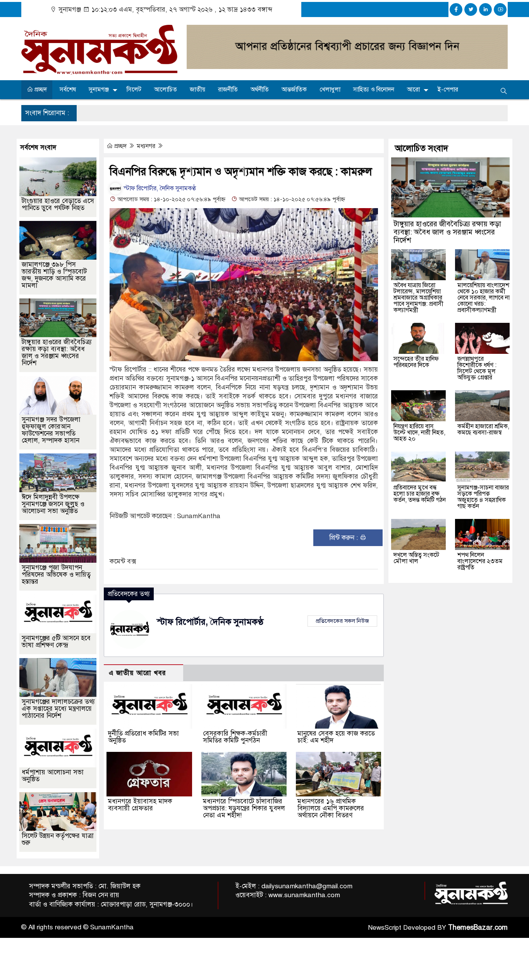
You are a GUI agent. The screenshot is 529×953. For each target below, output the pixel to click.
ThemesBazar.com (478, 927)
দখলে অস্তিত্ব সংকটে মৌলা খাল (416, 558)
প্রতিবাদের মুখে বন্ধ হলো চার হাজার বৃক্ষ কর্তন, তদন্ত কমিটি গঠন (419, 494)
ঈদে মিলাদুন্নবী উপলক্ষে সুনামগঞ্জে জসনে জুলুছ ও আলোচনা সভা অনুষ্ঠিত (53, 504)
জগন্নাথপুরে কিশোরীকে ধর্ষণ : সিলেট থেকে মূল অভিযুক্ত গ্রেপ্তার (476, 368)
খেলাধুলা (329, 89)
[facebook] (456, 9)
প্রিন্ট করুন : (344, 538)
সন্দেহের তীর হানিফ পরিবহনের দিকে (416, 362)
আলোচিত (165, 89)
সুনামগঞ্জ (99, 89)
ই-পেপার (448, 89)
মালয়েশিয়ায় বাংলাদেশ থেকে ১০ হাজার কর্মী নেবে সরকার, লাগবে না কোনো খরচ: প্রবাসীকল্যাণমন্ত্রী (483, 297)
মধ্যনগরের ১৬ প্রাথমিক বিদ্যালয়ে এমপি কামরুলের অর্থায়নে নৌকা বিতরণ (330, 808)
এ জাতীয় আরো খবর (137, 673)
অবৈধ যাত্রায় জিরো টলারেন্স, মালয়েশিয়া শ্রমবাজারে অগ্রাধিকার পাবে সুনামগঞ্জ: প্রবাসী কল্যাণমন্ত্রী (418, 297)
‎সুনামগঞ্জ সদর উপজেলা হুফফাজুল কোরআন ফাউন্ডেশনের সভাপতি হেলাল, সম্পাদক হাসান (51, 430)
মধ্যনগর (147, 146)
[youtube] (500, 9)
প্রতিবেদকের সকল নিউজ (342, 620)
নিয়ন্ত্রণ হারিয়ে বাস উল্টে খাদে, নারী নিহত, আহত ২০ (419, 432)
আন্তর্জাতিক (294, 89)
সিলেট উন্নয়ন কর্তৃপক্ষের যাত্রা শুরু (58, 839)
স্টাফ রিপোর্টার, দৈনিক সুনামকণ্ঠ (159, 188)
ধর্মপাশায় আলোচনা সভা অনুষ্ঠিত (53, 775)
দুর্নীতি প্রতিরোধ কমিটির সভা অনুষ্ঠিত (143, 736)
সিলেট (134, 89)
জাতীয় (197, 89)
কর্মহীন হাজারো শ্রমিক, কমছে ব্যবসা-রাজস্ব (483, 429)
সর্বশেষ (68, 89)
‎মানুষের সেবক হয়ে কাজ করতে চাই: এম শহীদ (336, 736)
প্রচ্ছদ (40, 89)
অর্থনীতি (260, 89)
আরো (413, 89)
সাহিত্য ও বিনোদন (373, 89)
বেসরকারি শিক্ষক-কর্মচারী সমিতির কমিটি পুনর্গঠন (235, 736)
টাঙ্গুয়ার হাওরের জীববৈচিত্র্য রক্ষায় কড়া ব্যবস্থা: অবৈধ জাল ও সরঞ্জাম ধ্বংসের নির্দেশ (57, 352)
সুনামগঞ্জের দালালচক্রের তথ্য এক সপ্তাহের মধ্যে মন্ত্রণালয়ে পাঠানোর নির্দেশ (58, 709)
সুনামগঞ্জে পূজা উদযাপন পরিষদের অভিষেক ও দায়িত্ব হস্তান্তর (56, 575)
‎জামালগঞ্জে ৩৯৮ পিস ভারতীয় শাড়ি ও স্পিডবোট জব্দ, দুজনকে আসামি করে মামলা (54, 275)
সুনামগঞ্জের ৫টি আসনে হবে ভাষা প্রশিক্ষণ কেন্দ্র (56, 641)
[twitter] (470, 9)
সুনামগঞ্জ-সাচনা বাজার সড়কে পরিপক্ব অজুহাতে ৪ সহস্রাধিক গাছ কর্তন (483, 497)
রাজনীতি (228, 89)
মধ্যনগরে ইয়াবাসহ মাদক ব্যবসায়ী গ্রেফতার (140, 804)
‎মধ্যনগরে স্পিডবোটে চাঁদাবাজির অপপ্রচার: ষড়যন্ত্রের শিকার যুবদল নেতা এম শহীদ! (244, 808)
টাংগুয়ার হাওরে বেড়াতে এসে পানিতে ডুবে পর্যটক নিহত (58, 204)
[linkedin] (485, 9)
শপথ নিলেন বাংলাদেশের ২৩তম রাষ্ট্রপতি (480, 561)
